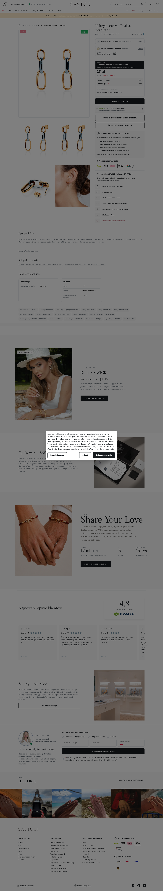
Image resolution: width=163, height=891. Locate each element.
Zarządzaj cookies (57, 455)
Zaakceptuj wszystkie (104, 455)
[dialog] (81, 445)
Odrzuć (85, 455)
